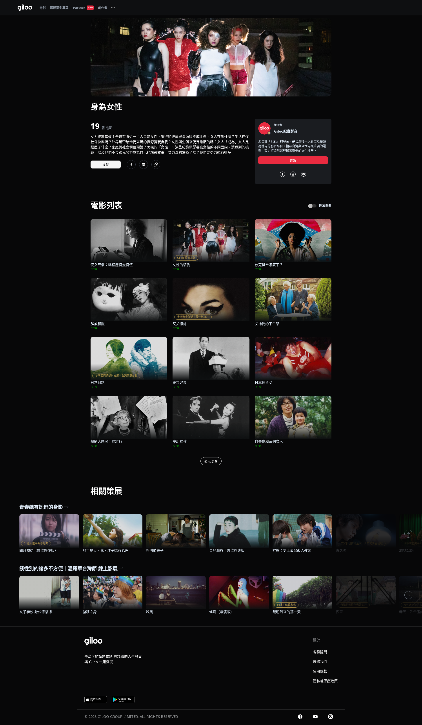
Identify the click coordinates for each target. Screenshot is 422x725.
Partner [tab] (83, 8)
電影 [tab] (43, 8)
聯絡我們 (320, 661)
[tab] (112, 7)
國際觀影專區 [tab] (59, 8)
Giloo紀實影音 (285, 131)
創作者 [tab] (102, 8)
